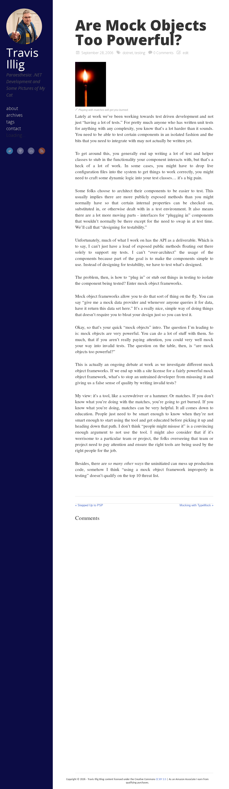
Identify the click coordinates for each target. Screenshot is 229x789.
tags (10, 122)
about (12, 108)
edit (186, 52)
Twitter (9, 151)
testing (140, 52)
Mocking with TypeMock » (196, 505)
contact (13, 128)
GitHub (20, 151)
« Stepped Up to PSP (89, 505)
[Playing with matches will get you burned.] (90, 105)
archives (14, 115)
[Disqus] (144, 586)
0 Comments (163, 52)
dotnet (128, 52)
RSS (41, 151)
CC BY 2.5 (161, 779)
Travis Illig (22, 58)
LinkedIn (31, 151)
